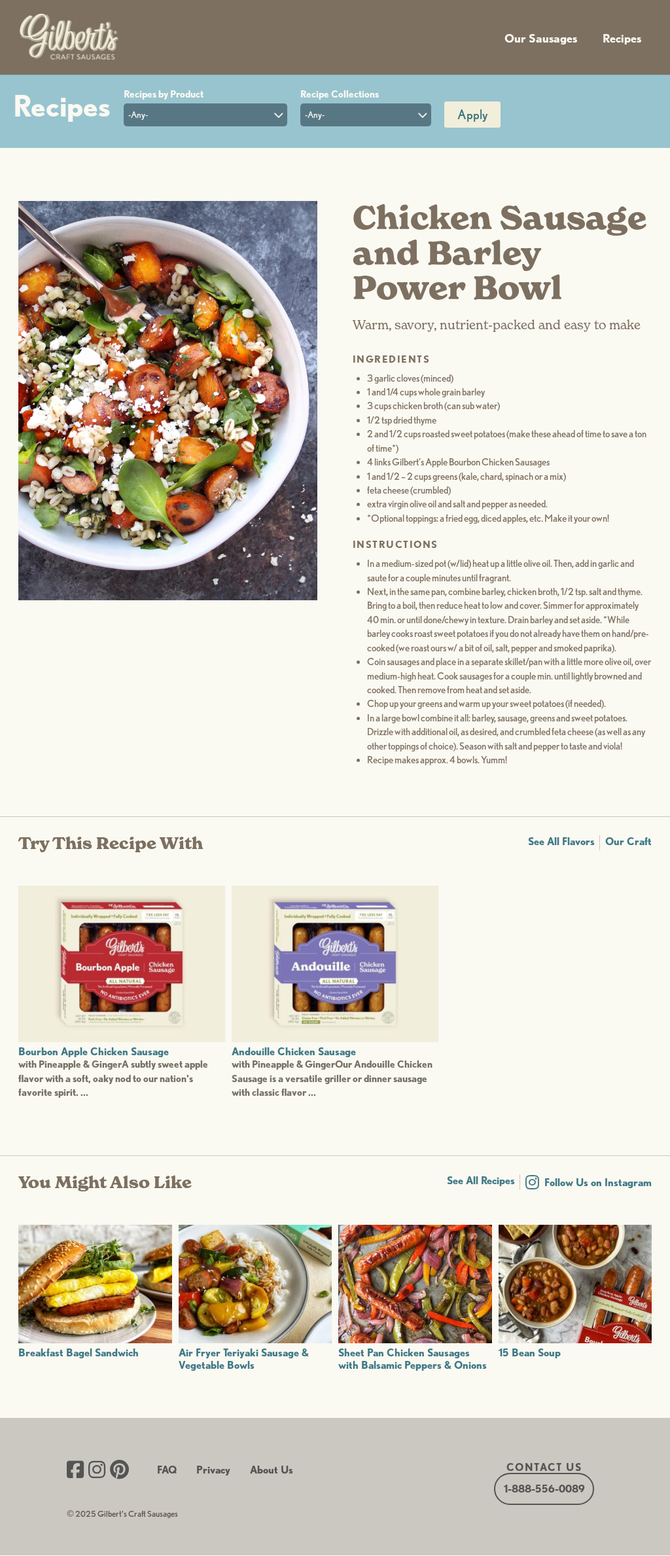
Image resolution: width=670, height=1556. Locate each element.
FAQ (167, 1470)
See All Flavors (561, 841)
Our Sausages (540, 38)
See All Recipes (481, 1180)
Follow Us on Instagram (598, 1182)
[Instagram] (96, 1471)
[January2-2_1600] (167, 597)
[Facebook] (75, 1471)
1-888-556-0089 (544, 1489)
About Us (271, 1470)
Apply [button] (472, 114)
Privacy (213, 1470)
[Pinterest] (119, 1471)
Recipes (622, 38)
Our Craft (628, 841)
